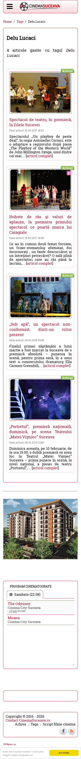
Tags (20, 22)
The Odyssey (19, 603)
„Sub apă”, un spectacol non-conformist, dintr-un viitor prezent (40, 329)
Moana (14, 617)
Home (7, 22)
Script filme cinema (59, 724)
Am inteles (64, 752)
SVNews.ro (9, 744)
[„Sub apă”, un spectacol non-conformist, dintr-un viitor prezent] (40, 297)
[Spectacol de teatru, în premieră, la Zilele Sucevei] (40, 92)
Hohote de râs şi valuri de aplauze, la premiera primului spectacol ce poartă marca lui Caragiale (40, 224)
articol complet (39, 156)
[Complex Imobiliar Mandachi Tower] (40, 528)
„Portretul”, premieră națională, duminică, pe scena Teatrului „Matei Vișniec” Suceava (40, 431)
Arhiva (20, 724)
